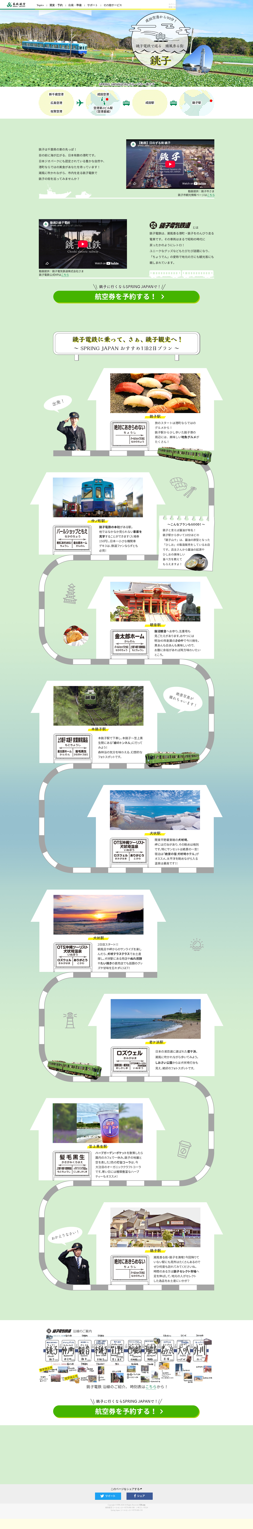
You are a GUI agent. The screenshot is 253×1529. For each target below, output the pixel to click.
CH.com (142, 1505)
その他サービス (113, 5)
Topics (41, 5)
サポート (93, 5)
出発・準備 (75, 5)
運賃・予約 (56, 5)
